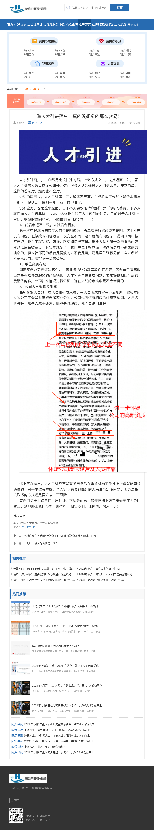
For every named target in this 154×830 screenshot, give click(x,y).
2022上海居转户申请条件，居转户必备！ (103, 580)
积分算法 (94, 54)
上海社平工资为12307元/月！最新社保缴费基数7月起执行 (51, 730)
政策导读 (20, 24)
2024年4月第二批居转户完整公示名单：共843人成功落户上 (52, 752)
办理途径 (28, 50)
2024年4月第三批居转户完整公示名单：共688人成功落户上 (52, 741)
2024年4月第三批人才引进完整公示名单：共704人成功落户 (52, 724)
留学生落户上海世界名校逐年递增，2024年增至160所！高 (44, 580)
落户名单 (59, 73)
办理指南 (59, 50)
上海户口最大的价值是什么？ (41, 543)
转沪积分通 (28, 527)
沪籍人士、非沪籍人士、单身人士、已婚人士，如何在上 (50, 735)
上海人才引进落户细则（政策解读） (38, 746)
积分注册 (94, 50)
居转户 (15, 800)
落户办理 (28, 73)
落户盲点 (59, 77)
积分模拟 (125, 50)
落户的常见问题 (102, 24)
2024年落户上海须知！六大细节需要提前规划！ (107, 574)
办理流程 (59, 54)
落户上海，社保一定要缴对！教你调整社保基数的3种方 (44, 574)
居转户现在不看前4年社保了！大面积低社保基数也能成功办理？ (61, 535)
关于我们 (133, 24)
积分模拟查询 (69, 24)
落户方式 (85, 24)
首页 (10, 24)
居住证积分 (51, 24)
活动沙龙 (120, 24)
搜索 (120, 7)
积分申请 (125, 54)
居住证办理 (34, 24)
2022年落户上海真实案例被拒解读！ (100, 568)
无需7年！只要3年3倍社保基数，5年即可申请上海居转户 (44, 568)
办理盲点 (28, 54)
